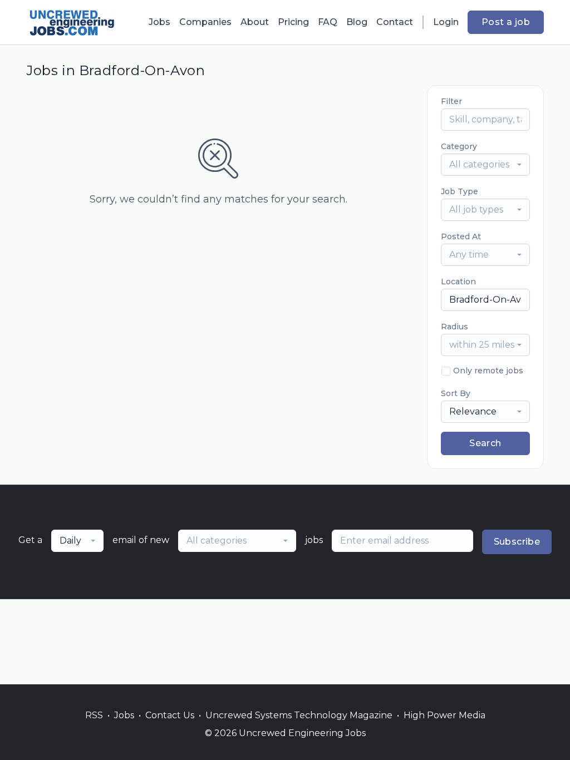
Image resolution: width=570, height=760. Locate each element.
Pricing (293, 22)
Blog (356, 22)
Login (446, 22)
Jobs (159, 22)
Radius (454, 327)
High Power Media (444, 715)
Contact (394, 22)
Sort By (455, 393)
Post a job (505, 22)
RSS (94, 715)
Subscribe (517, 541)
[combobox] (485, 165)
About (254, 22)
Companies (205, 22)
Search (485, 443)
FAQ (327, 22)
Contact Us (169, 715)
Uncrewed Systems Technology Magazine (298, 715)
